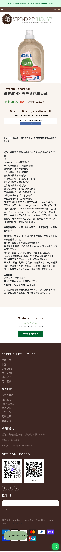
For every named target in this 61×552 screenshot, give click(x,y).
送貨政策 (6, 399)
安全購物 (6, 420)
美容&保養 (7, 373)
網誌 (4, 364)
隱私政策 (6, 416)
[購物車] (58, 9)
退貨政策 (6, 408)
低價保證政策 (8, 403)
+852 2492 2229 (10, 440)
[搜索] (55, 9)
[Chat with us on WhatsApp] (55, 546)
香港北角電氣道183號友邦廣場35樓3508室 (23, 434)
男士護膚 (6, 381)
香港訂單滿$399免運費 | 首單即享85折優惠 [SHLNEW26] (30, 3)
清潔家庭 (6, 377)
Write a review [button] (30, 333)
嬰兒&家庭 (7, 369)
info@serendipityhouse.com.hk (17, 445)
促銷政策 (6, 412)
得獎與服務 (7, 395)
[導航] (2, 9)
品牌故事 (6, 360)
